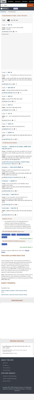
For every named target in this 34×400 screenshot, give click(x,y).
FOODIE (4, 146)
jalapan (6, 129)
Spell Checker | (5, 294)
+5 (16, 128)
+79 (16, 84)
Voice (16, 8)
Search (30, 5)
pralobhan (6, 139)
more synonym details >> (26, 238)
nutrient (14, 234)
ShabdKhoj (10, 1)
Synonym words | (14, 294)
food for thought (6, 234)
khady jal (6, 215)
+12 (16, 109)
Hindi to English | (5, 290)
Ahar (5, 101)
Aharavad (6, 191)
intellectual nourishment (23, 234)
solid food (4, 237)
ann (5, 120)
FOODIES (5, 167)
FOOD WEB (5, 194)
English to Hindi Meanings (10, 376)
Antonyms (24, 1)
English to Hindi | (14, 290)
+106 (15, 31)
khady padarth (8, 92)
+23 (20, 92)
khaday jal (7, 204)
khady (6, 84)
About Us (5, 363)
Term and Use (6, 367)
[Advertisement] (17, 53)
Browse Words (23, 290)
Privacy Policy (6, 370)
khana (6, 31)
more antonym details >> (26, 247)
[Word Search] (2, 5)
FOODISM (5, 181)
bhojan (6, 110)
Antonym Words (23, 294)
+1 (17, 190)
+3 (17, 139)
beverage (4, 244)
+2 (26, 177)
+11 (14, 120)
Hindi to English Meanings (10, 378)
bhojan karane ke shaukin (11, 177)
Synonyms (18, 1)
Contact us (6, 365)
